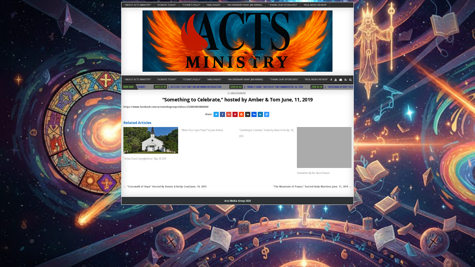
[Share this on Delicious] (266, 114)
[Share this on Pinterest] (235, 114)
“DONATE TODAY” (166, 4)
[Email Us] (340, 79)
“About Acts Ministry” (137, 4)
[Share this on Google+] (228, 114)
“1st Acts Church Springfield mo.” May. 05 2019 (144, 158)
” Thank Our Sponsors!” (283, 4)
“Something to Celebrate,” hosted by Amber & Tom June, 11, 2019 (237, 99)
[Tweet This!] (216, 114)
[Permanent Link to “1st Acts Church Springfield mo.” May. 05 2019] (150, 140)
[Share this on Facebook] (222, 114)
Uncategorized (238, 93)
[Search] (350, 79)
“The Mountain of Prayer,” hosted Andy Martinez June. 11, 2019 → (312, 186)
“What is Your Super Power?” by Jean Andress (202, 130)
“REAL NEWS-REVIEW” (315, 4)
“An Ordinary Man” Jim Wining (244, 4)
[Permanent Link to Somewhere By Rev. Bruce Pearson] (324, 147)
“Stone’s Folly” (191, 4)
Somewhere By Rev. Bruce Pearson (313, 173)
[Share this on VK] (247, 114)
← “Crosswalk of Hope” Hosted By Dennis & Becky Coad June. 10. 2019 (164, 186)
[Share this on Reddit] (241, 114)
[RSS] (346, 79)
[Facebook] (331, 79)
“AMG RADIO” (213, 4)
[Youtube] (336, 79)
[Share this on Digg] (254, 114)
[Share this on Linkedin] (260, 114)
